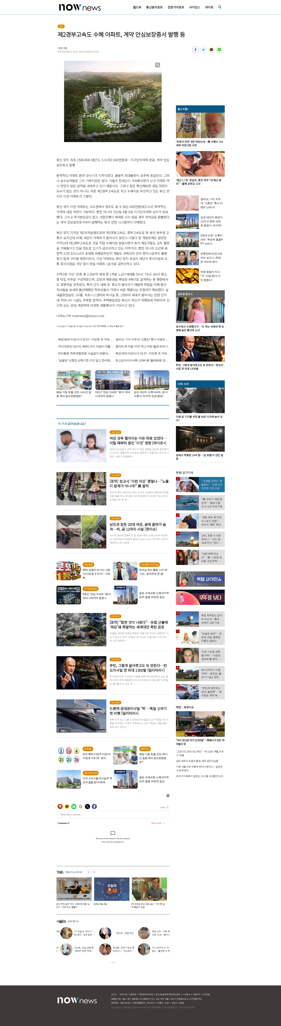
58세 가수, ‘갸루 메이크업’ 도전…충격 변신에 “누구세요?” (158, 934)
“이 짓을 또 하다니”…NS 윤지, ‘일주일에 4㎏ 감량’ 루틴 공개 (80, 934)
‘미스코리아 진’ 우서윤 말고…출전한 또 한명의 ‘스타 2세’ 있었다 (158, 951)
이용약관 (132, 994)
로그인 (114, 994)
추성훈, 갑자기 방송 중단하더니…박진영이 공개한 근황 (119, 951)
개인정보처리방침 (146, 994)
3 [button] (115, 962)
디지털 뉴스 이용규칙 (191, 994)
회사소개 (123, 994)
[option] (73, 894)
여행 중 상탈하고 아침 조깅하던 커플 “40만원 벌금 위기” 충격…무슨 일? (72, 905)
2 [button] (113, 962)
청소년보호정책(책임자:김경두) (168, 994)
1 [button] (110, 962)
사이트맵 (206, 994)
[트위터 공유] (203, 52)
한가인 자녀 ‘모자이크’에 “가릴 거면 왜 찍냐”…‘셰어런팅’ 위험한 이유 (148, 905)
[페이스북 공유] (195, 52)
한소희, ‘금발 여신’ (121, 933)
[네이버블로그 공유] (219, 52)
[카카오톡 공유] (211, 52)
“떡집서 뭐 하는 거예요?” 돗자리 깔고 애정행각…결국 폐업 (110, 905)
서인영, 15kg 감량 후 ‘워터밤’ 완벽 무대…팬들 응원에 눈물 (80, 951)
